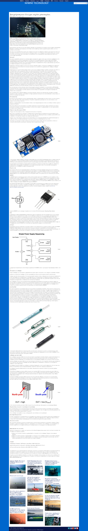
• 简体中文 (22, 0)
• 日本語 (41, 0)
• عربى (37, 0)
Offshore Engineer (40, 529)
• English (66, 0)
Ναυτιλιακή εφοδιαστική (14, 529)
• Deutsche (32, 0)
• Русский (61, 0)
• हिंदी (52, 0)
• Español (27, 0)
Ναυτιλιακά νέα (23, 529)
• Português (47, 0)
